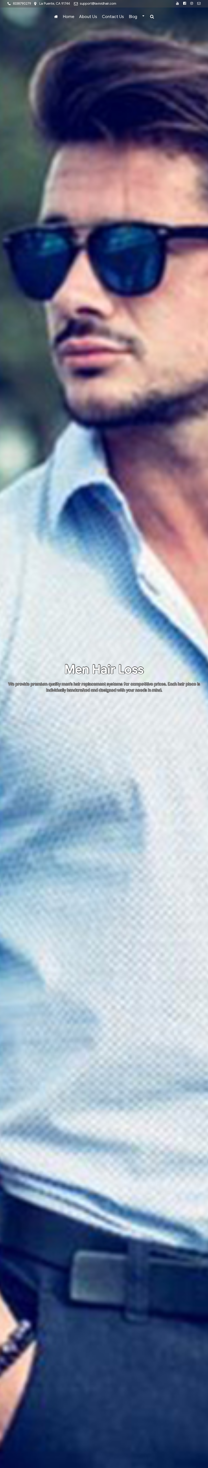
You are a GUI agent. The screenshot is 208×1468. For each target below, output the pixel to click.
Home (69, 16)
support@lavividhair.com (98, 4)
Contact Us (113, 16)
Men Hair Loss (104, 669)
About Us (88, 16)
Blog (133, 16)
